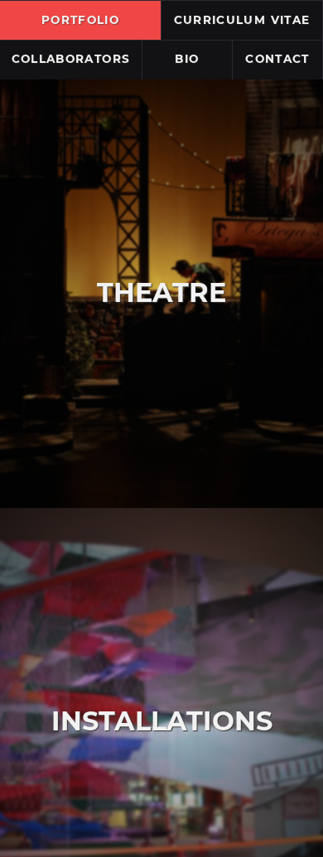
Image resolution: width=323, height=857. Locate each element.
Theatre (161, 292)
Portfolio (80, 19)
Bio (187, 58)
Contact (277, 58)
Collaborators (71, 58)
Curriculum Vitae (242, 19)
